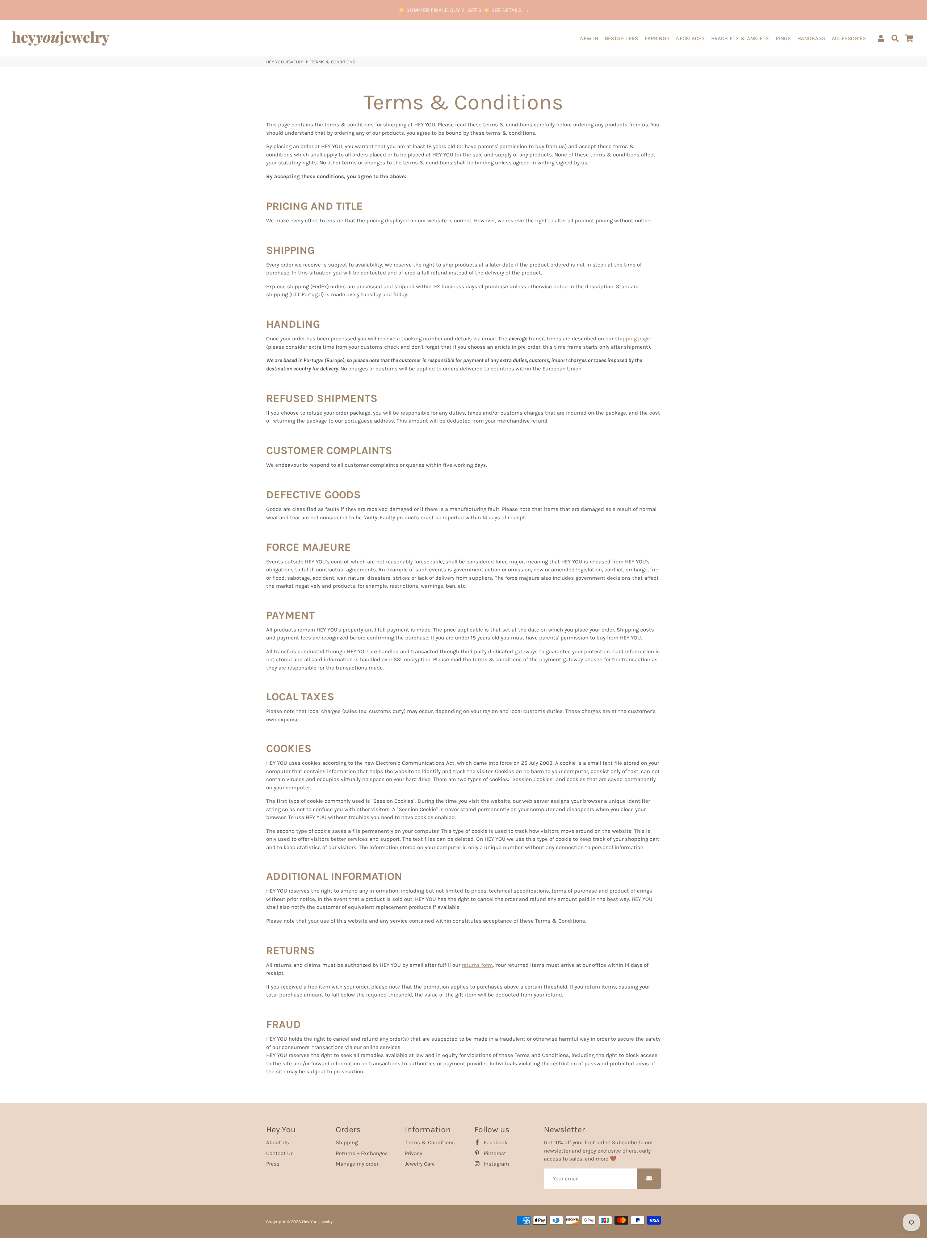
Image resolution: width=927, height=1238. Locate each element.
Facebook (494, 1142)
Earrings (657, 38)
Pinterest (494, 1153)
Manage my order (357, 1164)
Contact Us (280, 1153)
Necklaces (690, 38)
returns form (477, 965)
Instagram (495, 1164)
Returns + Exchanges (362, 1153)
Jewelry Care (420, 1164)
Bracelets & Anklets (740, 38)
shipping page (632, 338)
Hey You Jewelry (284, 61)
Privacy (413, 1153)
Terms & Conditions (430, 1142)
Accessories (849, 38)
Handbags (811, 38)
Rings (783, 38)
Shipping (347, 1142)
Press (273, 1164)
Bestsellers (621, 38)
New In (589, 38)
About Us (277, 1142)
